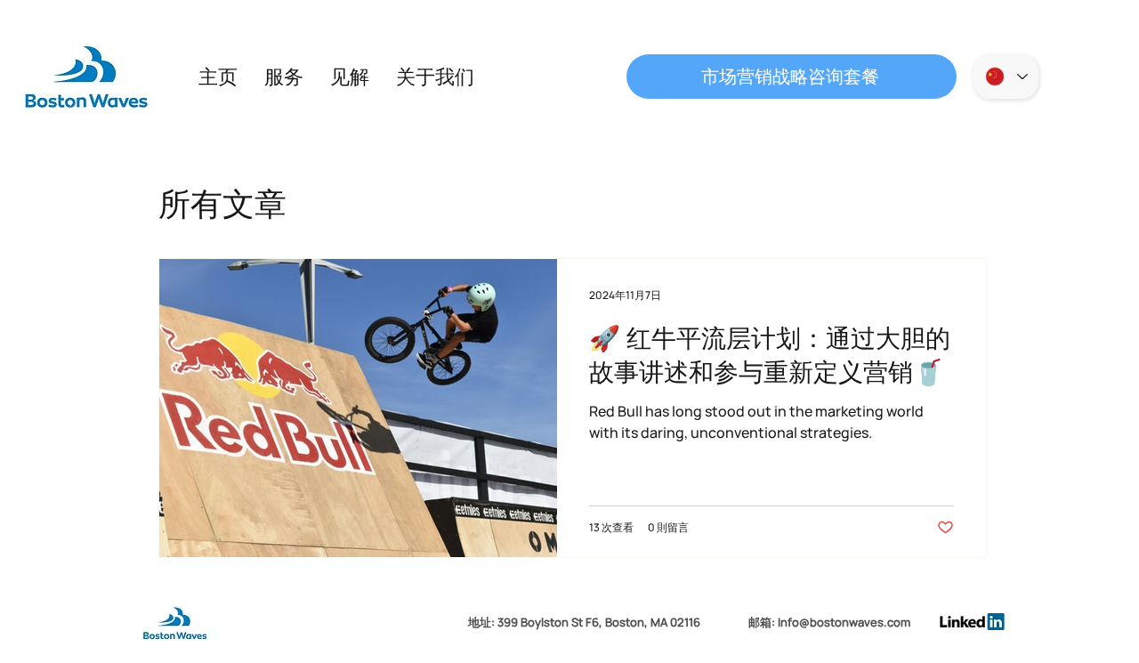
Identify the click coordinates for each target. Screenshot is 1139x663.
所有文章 (222, 204)
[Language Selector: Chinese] (1005, 76)
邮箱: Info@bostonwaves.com (829, 622)
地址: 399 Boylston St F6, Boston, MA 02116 (584, 622)
